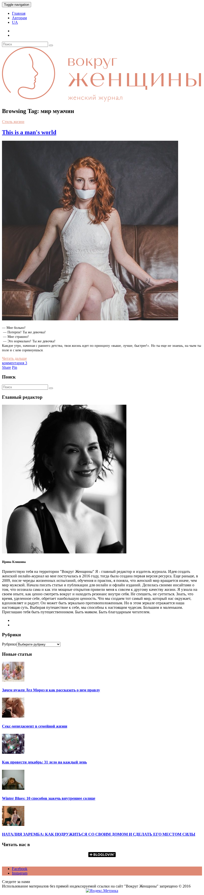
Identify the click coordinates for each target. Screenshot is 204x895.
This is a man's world (29, 132)
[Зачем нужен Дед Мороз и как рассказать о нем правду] (13, 680)
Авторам (19, 18)
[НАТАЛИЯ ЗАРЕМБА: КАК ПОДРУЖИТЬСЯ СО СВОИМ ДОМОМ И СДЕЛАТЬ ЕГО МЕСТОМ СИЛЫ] (13, 824)
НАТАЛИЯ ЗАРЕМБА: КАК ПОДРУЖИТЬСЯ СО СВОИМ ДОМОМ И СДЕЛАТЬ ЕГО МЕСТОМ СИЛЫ (98, 834)
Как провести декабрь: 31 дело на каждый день (44, 762)
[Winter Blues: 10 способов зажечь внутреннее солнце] (13, 788)
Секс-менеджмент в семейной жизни (34, 726)
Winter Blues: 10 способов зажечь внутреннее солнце (48, 798)
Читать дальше (14, 358)
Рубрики (9, 644)
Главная (18, 13)
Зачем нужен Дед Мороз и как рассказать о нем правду (51, 690)
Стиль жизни (13, 122)
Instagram (19, 873)
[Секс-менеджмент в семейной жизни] (13, 716)
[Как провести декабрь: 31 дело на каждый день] (13, 752)
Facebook (19, 869)
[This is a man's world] (90, 319)
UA (15, 22)
